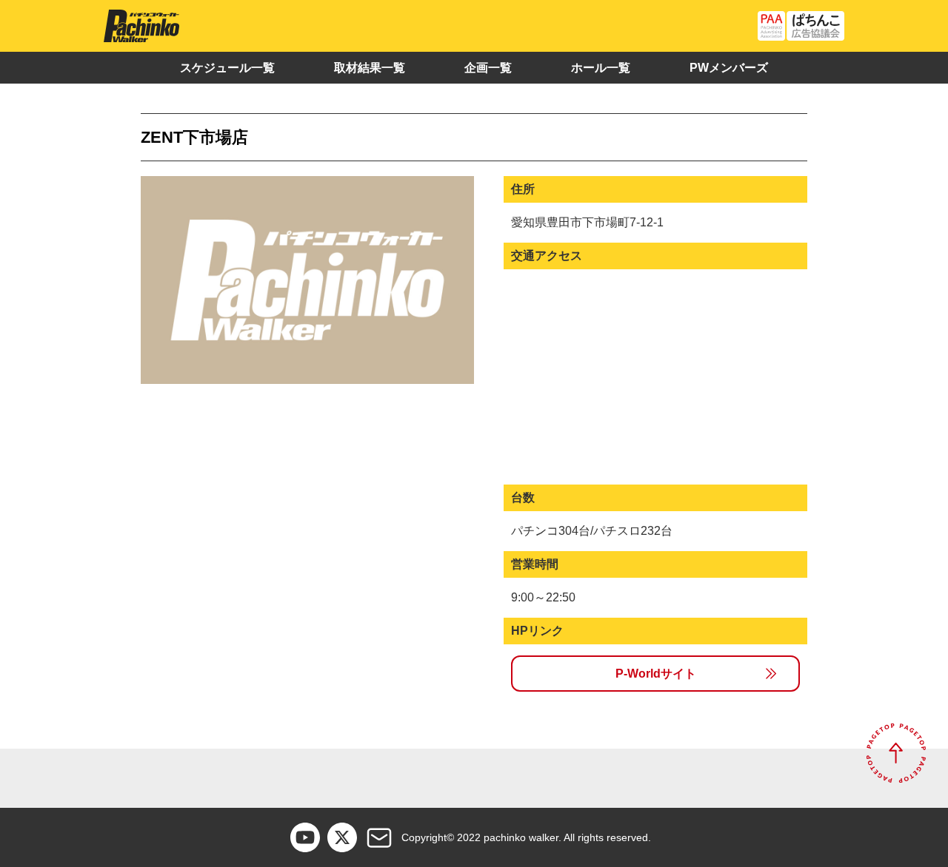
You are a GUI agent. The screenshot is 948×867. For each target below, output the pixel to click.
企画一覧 (488, 67)
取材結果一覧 (369, 67)
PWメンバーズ (729, 67)
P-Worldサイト (655, 673)
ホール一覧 (600, 67)
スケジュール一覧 (227, 67)
